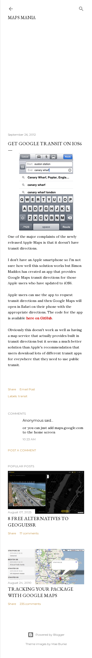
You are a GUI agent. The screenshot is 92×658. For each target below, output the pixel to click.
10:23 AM (29, 439)
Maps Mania (22, 17)
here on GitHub (39, 318)
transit (22, 396)
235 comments (30, 604)
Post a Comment (22, 450)
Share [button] (12, 389)
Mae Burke (59, 644)
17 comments (29, 533)
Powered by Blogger (50, 634)
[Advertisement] (46, 74)
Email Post (27, 389)
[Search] (81, 7)
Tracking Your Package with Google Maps (40, 592)
